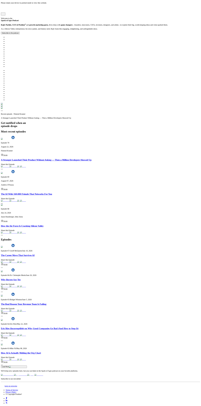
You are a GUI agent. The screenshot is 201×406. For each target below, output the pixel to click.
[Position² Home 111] (8, 11)
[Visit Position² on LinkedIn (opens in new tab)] (6, 401)
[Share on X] (18, 166)
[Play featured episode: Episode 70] (2, 110)
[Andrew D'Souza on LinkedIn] (13, 173)
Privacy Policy (11, 392)
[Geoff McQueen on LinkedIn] (13, 247)
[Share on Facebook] (5, 166)
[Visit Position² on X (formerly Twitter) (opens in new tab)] (6, 403)
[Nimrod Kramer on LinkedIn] (13, 139)
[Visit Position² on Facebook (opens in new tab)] (6, 398)
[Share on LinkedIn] (13, 166)
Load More (5, 367)
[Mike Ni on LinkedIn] (13, 344)
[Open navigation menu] (3, 13)
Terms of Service (12, 390)
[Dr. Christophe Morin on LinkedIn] (13, 271)
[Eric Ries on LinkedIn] (13, 320)
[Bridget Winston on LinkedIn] (13, 296)
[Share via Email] (23, 166)
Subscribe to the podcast (10, 33)
